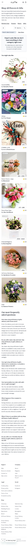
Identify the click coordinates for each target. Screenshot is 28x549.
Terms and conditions (6, 490)
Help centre (4, 476)
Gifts (24, 23)
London (17, 509)
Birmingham (18, 511)
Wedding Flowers (5, 509)
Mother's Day (5, 23)
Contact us (4, 473)
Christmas (3, 504)
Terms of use (4, 493)
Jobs (16, 473)
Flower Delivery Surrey (20, 525)
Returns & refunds (5, 471)
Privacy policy (4, 488)
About (16, 468)
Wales (16, 513)
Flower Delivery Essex (20, 527)
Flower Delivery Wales (6, 525)
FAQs (2, 468)
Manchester (4, 511)
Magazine (17, 471)
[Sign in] (23, 2)
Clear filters (21, 32)
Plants (19, 23)
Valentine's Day (19, 504)
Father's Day (18, 506)
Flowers (13, 23)
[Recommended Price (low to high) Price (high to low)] (24, 28)
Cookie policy (4, 486)
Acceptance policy (6, 495)
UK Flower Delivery (6, 516)
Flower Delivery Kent (20, 520)
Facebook (17, 486)
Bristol (2, 513)
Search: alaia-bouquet (9, 32)
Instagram (17, 488)
